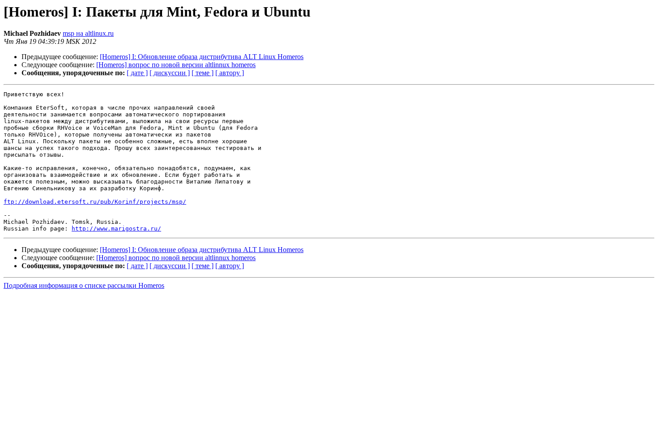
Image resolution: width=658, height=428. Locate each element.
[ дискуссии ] (170, 73)
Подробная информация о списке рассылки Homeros (84, 285)
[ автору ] (229, 73)
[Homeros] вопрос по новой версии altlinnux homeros (176, 64)
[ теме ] (203, 73)
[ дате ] (137, 73)
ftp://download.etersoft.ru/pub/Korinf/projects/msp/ (95, 201)
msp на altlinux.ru (88, 33)
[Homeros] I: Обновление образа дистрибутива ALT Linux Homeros (201, 56)
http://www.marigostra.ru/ (116, 228)
